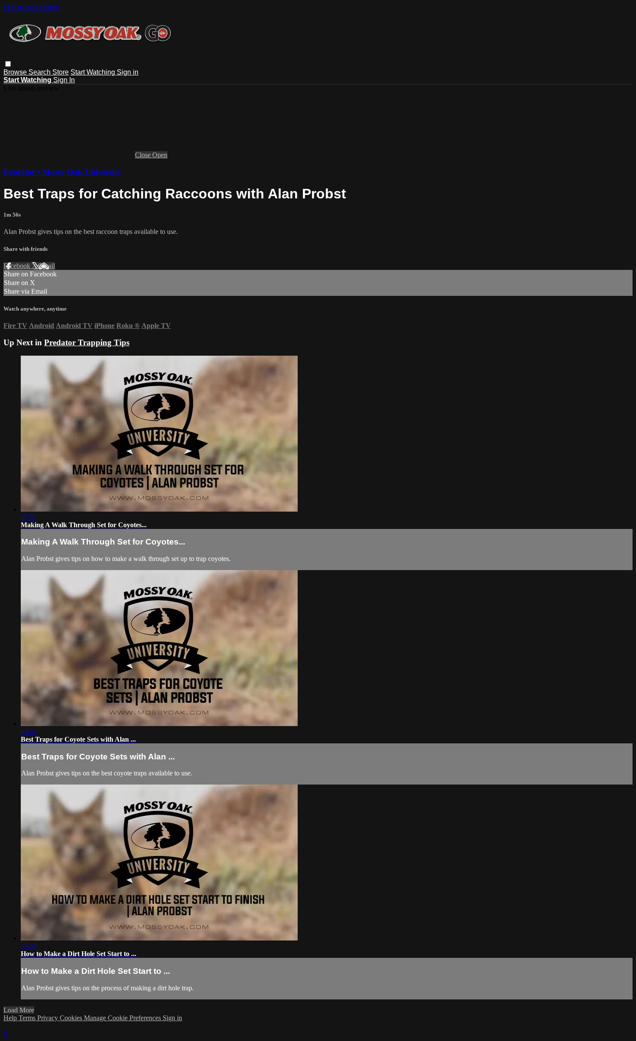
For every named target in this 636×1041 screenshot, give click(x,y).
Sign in (127, 72)
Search (40, 72)
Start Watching (94, 72)
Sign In (64, 80)
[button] (8, 64)
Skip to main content (31, 7)
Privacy (48, 1018)
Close (143, 155)
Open (159, 155)
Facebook (17, 265)
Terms (28, 1018)
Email (47, 265)
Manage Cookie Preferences (123, 1018)
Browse (16, 72)
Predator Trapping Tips (86, 342)
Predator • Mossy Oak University (62, 171)
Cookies (72, 1018)
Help (11, 1018)
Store (60, 72)
